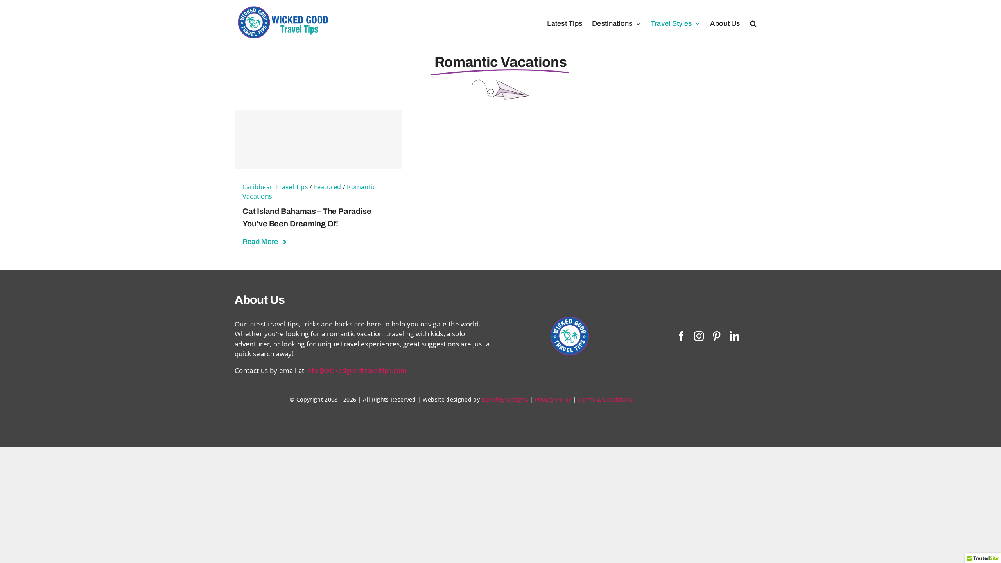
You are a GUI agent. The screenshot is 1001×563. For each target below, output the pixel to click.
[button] (753, 23)
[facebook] (681, 336)
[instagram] (699, 336)
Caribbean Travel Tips (275, 187)
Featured (327, 187)
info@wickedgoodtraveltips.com (356, 370)
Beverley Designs (505, 399)
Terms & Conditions (605, 399)
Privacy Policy (553, 399)
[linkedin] (734, 336)
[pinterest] (716, 336)
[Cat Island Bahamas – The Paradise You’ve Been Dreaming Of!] (318, 139)
